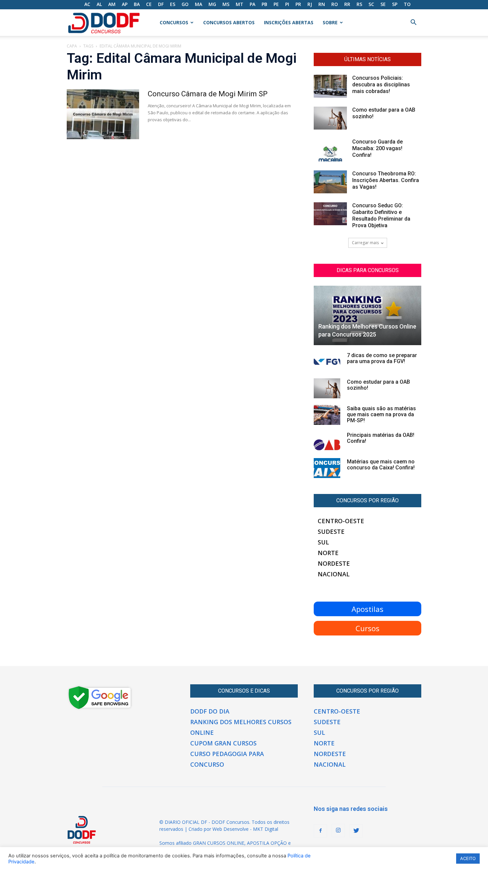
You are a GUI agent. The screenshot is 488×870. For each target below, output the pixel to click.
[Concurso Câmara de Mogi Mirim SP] (103, 114)
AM (112, 4)
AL (99, 4)
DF (161, 4)
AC (87, 4)
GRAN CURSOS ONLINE (218, 843)
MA (198, 4)
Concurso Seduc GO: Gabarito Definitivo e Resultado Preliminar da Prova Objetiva (381, 215)
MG (212, 4)
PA (252, 4)
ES (172, 4)
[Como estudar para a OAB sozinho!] (330, 118)
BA (137, 4)
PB (264, 4)
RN (321, 4)
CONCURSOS (174, 22)
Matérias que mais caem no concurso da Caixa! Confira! (381, 464)
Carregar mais (365, 242)
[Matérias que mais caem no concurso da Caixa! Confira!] (327, 468)
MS (225, 4)
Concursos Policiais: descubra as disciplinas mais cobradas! (381, 84)
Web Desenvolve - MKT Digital (245, 829)
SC (371, 4)
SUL (323, 542)
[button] (413, 23)
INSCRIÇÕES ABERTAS (288, 22)
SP (394, 4)
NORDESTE (334, 563)
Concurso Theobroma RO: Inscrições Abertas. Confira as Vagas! (385, 180)
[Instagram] (338, 830)
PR (298, 4)
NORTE (328, 553)
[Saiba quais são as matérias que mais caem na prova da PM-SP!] (327, 415)
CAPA (72, 46)
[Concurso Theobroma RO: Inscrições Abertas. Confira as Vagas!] (330, 181)
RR (347, 4)
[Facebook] (320, 830)
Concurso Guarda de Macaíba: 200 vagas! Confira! (377, 148)
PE (276, 4)
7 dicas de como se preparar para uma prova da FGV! (382, 358)
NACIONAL (334, 574)
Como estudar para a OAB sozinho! (378, 385)
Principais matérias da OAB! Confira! (380, 438)
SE (383, 4)
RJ (309, 4)
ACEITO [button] (468, 858)
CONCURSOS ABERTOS (229, 22)
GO (185, 4)
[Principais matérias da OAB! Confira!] (327, 441)
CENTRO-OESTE (341, 521)
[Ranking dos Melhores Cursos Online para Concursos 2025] (367, 315)
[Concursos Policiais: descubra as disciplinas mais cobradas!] (330, 86)
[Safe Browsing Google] (100, 709)
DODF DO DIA (209, 711)
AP (124, 4)
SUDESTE (331, 531)
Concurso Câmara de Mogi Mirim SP (208, 94)
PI (287, 4)
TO (407, 4)
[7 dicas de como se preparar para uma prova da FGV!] (327, 362)
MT (239, 4)
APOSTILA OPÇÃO (267, 843)
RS (359, 4)
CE (149, 4)
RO (334, 4)
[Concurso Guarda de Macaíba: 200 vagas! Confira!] (330, 150)
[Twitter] (356, 830)
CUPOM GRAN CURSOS (223, 743)
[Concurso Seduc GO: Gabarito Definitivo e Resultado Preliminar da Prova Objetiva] (330, 213)
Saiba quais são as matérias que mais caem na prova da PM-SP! (381, 414)
